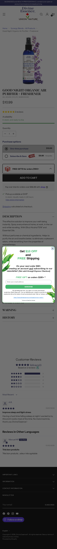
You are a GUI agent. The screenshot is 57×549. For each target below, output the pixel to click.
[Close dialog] (52, 248)
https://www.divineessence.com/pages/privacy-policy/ (28, 297)
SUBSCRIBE (28, 287)
